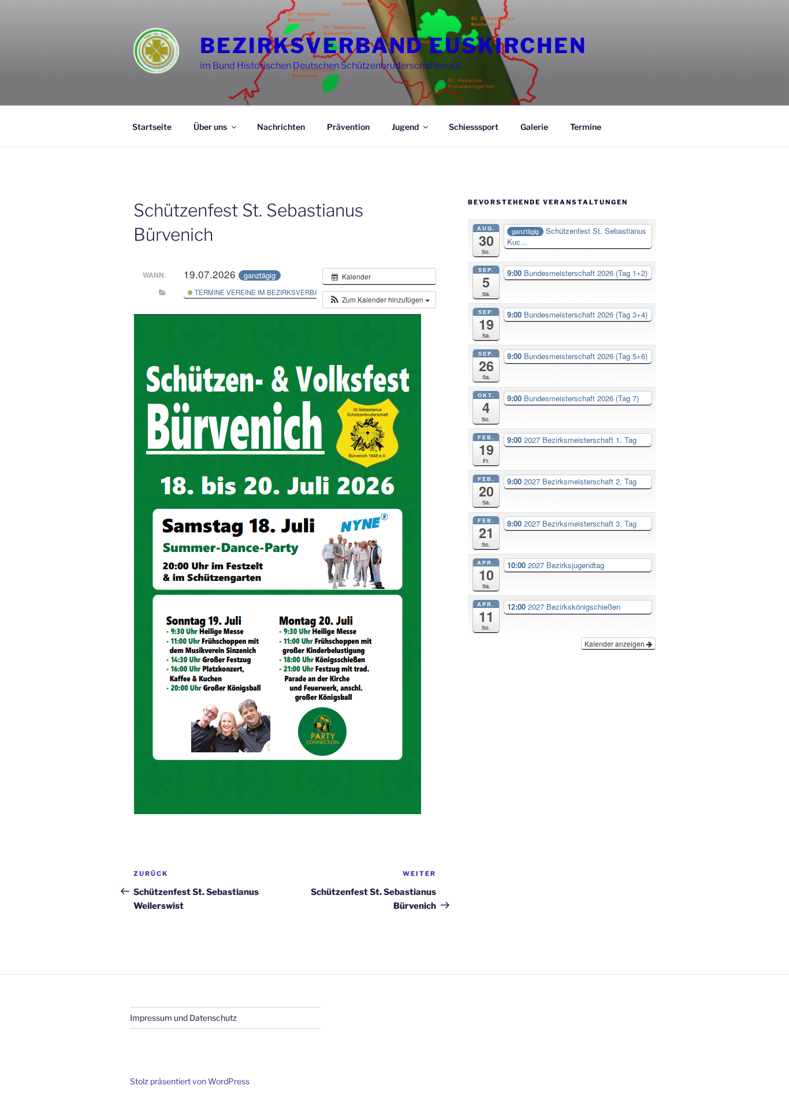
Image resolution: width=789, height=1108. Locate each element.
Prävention (348, 127)
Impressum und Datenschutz (183, 1018)
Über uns (210, 127)
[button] (379, 300)
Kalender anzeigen (615, 643)
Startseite (152, 127)
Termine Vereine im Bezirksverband (260, 292)
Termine (585, 127)
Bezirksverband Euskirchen (393, 45)
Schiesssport (473, 127)
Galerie (534, 127)
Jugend (405, 127)
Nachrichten (281, 127)
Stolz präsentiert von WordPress (190, 1081)
